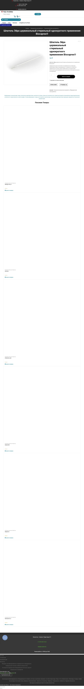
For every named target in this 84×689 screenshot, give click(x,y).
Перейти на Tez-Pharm (25, 22)
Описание (53, 84)
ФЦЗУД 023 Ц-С (8, 618)
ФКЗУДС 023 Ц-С (8, 184)
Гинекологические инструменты (51, 28)
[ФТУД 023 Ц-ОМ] (42, 318)
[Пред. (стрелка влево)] (0, 688)
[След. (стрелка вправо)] (1, 688)
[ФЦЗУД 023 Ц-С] (42, 578)
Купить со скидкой (66, 76)
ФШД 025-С (7, 531)
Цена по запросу (9, 190)
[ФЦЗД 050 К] (42, 404)
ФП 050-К (7, 271)
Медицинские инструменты (37, 28)
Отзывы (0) (63, 84)
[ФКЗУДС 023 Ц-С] (42, 144)
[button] (6, 25)
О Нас (9, 22)
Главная (4, 22)
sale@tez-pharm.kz (42, 646)
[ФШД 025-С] (42, 491)
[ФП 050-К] (42, 231)
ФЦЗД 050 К (7, 444)
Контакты (15, 22)
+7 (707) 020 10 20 (42, 641)
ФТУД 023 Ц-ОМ (8, 358)
